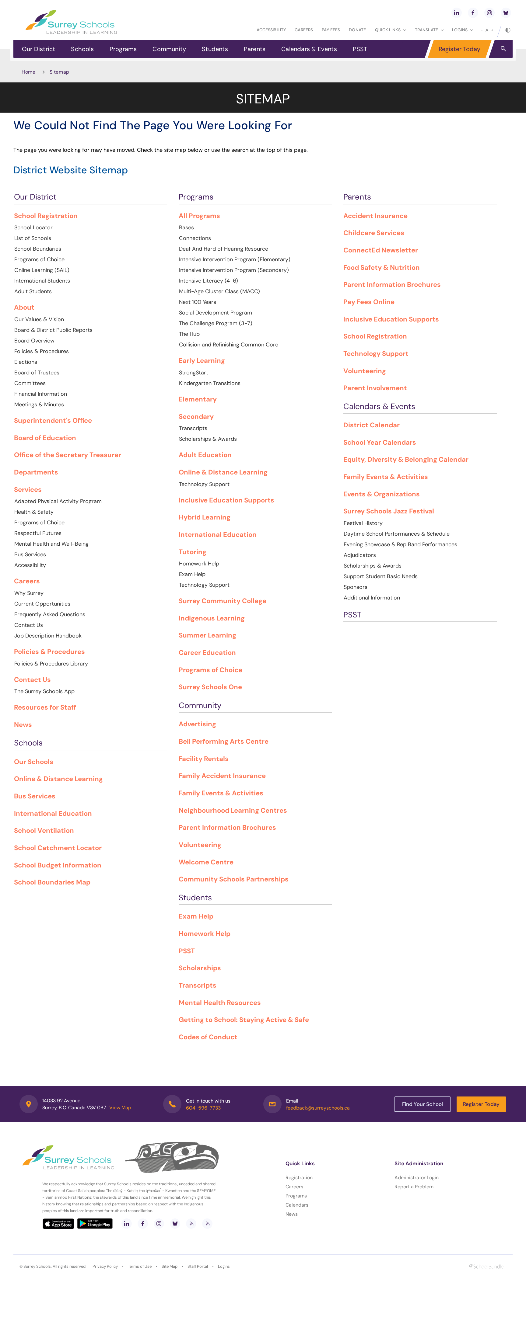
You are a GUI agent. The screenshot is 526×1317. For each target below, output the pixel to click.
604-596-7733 (203, 1108)
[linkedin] (456, 13)
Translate (426, 30)
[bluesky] (506, 13)
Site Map (169, 1266)
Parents (254, 49)
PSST (360, 49)
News (292, 1214)
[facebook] (473, 13)
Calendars (297, 1205)
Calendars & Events (309, 49)
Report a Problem (413, 1186)
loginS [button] (460, 30)
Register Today (460, 49)
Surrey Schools (37, 1266)
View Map (120, 1107)
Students (215, 49)
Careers (304, 30)
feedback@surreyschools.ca (318, 1108)
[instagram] (489, 13)
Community (169, 49)
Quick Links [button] (388, 30)
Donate (357, 30)
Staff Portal (198, 1266)
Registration (299, 1177)
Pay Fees (331, 30)
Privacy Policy (105, 1266)
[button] (503, 48)
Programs (123, 49)
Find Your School (422, 1104)
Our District (38, 49)
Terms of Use (140, 1266)
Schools (82, 49)
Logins (224, 1266)
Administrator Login (416, 1177)
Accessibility (271, 30)
